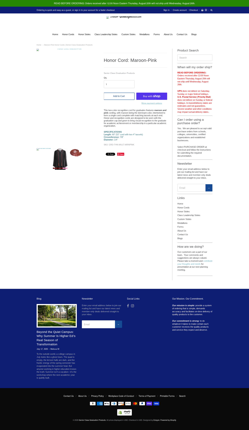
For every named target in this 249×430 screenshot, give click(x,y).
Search (182, 395)
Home (55, 34)
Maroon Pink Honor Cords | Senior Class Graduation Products (68, 45)
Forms (157, 34)
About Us (168, 34)
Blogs (194, 34)
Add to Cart (119, 96)
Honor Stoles (84, 34)
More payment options (152, 103)
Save (122, 154)
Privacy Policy (97, 395)
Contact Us (182, 34)
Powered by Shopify (168, 420)
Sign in (166, 10)
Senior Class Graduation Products (119, 73)
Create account (180, 10)
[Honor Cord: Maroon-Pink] (44, 159)
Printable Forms (167, 395)
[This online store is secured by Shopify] (124, 414)
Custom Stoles (128, 34)
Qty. (105, 78)
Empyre (156, 420)
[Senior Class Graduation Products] (124, 23)
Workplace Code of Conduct (121, 395)
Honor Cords (68, 34)
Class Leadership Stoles (106, 34)
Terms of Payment (147, 395)
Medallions (144, 34)
